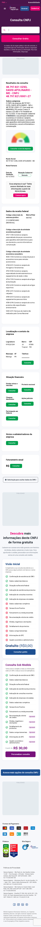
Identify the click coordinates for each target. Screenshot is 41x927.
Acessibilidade (34, 2)
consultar (27, 363)
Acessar (24, 8)
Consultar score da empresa (20, 149)
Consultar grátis (20, 652)
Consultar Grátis (20, 38)
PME (3, 2)
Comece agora (20, 195)
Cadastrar (35, 8)
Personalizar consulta (20, 754)
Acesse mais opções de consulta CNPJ (20, 772)
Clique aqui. (24, 52)
